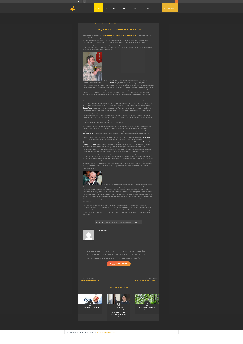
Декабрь (120, 23)
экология (130, 222)
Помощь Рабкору (170, 8)
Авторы (136, 8)
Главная (98, 8)
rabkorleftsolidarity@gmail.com (106, 332)
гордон (116, 222)
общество (125, 222)
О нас (146, 8)
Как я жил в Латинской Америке (147, 309)
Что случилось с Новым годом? (145, 281)
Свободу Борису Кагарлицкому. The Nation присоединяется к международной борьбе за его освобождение (119, 312)
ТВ (110, 23)
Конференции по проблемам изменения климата (119, 35)
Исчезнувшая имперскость (90, 281)
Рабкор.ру (103, 231)
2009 (114, 23)
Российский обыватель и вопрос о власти (90, 309)
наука (120, 222)
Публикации (111, 8)
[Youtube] (74, 1)
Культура (124, 8)
